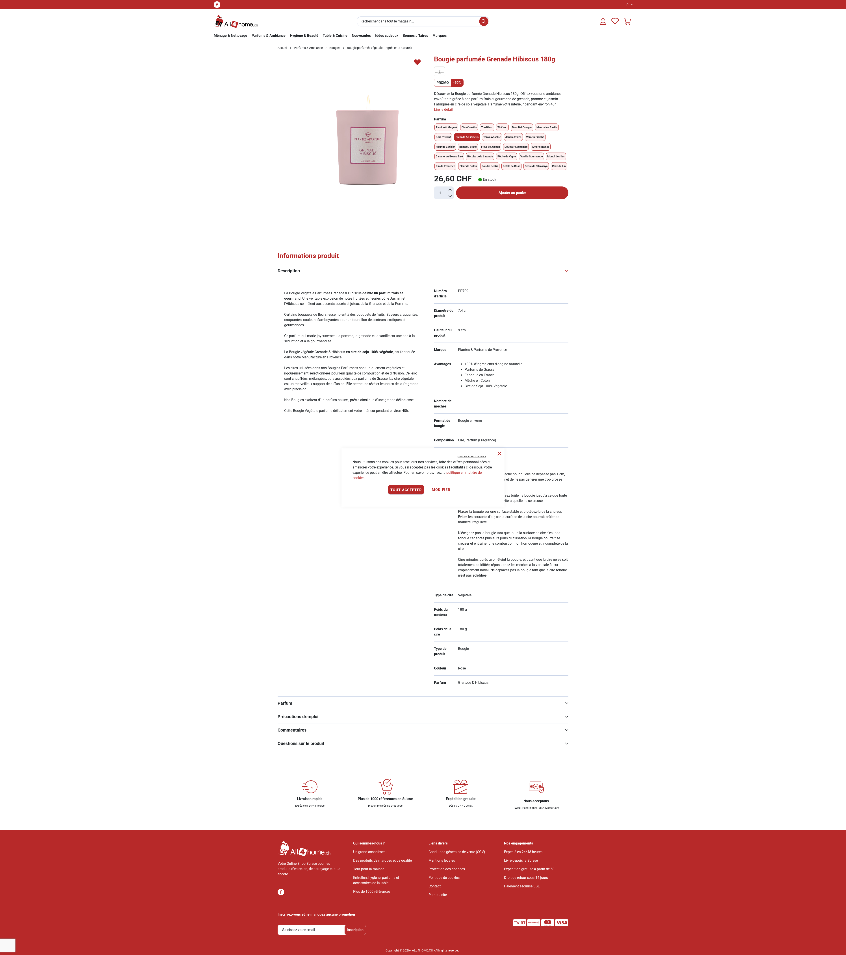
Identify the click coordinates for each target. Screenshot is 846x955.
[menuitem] (439, 35)
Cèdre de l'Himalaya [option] (536, 166)
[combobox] (423, 21)
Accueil (282, 48)
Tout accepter (406, 490)
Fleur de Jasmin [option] (490, 146)
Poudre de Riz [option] (490, 166)
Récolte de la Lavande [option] (480, 156)
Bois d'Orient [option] (443, 137)
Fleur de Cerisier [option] (445, 146)
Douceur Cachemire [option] (516, 146)
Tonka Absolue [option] (492, 137)
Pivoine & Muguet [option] (446, 127)
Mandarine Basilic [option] (546, 127)
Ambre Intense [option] (540, 146)
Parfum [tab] (285, 703)
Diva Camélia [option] (469, 127)
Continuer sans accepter (472, 456)
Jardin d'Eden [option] (513, 137)
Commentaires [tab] (292, 730)
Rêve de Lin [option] (559, 166)
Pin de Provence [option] (445, 166)
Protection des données (447, 869)
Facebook (217, 4)
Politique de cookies (444, 878)
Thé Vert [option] (502, 127)
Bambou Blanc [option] (468, 146)
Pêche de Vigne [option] (506, 156)
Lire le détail (443, 109)
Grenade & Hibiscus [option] (467, 137)
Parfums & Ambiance (308, 48)
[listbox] (501, 146)
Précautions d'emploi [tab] (298, 716)
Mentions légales (442, 860)
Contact (435, 886)
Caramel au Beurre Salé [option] (449, 156)
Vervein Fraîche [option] (535, 137)
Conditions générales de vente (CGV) (457, 852)
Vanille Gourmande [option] (531, 156)
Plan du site (438, 895)
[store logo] (236, 21)
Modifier (441, 490)
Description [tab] (289, 270)
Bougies (334, 48)
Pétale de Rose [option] (511, 166)
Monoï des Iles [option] (556, 156)
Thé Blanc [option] (487, 127)
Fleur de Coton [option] (468, 166)
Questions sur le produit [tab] (301, 743)
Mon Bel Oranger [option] (522, 127)
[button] (629, 4)
